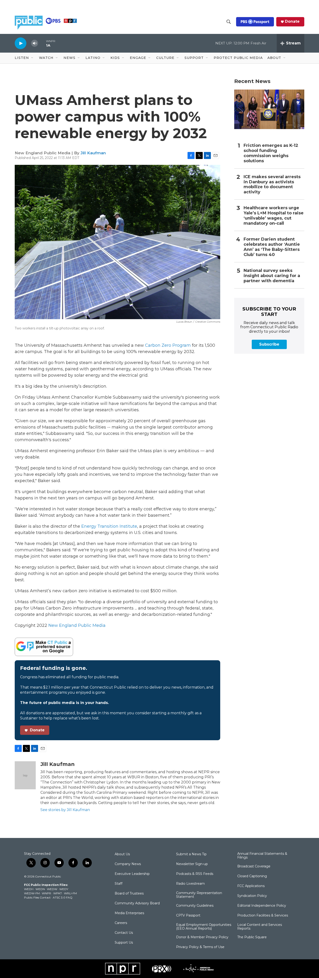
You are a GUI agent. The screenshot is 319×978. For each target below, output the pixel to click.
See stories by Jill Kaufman (65, 810)
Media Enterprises (129, 913)
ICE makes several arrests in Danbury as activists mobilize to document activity (272, 184)
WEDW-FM (32, 893)
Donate (292, 21)
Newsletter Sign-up (192, 864)
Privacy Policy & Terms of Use (200, 947)
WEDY (63, 889)
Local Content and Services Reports (259, 927)
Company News (128, 864)
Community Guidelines (194, 906)
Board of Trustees (129, 893)
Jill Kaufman (93, 153)
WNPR (46, 893)
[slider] (42, 43)
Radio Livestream (190, 884)
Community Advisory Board (137, 903)
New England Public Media (77, 625)
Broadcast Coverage (253, 866)
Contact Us (124, 933)
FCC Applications (251, 886)
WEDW (52, 889)
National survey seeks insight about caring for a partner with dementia (272, 275)
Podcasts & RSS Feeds (194, 874)
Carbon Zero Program (168, 345)
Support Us (124, 943)
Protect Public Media (238, 58)
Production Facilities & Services (262, 915)
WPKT (57, 893)
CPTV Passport (188, 915)
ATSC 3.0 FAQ (62, 897)
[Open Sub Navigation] (32, 58)
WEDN (40, 889)
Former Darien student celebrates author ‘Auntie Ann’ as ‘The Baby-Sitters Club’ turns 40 (272, 247)
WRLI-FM (70, 893)
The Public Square (252, 937)
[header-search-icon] (228, 22)
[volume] (35, 43)
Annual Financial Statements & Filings (262, 855)
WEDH (28, 889)
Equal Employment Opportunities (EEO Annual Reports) (203, 927)
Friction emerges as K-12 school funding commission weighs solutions (271, 153)
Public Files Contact (37, 897)
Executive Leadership (132, 874)
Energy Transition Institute (109, 526)
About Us (122, 854)
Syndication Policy (252, 896)
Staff (118, 884)
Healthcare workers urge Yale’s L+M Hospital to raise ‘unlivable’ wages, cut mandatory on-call (274, 216)
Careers (121, 923)
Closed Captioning (252, 876)
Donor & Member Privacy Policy (202, 937)
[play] (20, 43)
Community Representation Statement (199, 895)
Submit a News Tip (191, 854)
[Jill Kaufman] (25, 775)
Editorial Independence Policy (261, 906)
